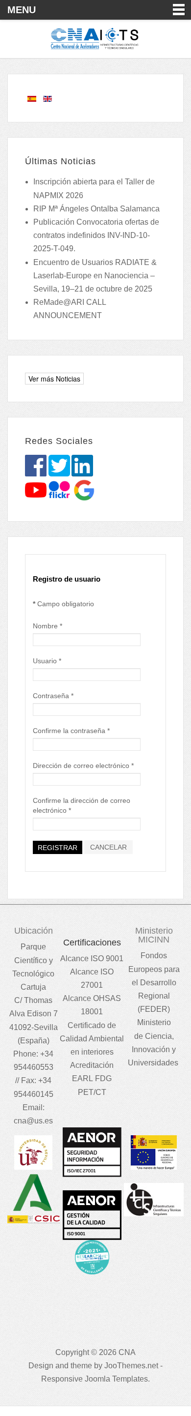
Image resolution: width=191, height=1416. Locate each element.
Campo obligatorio (63, 604)
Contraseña (53, 696)
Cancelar (108, 847)
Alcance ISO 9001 (91, 958)
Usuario (47, 661)
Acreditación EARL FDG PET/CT (92, 1078)
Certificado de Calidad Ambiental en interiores (92, 1038)
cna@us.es (33, 1121)
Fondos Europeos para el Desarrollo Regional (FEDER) (154, 982)
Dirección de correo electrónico (83, 765)
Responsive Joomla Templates (94, 1379)
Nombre (47, 626)
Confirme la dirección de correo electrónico (81, 805)
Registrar (57, 848)
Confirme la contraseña (71, 731)
